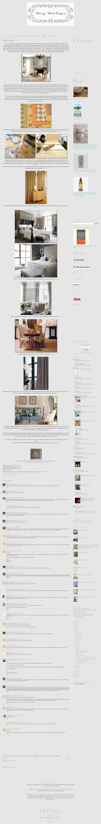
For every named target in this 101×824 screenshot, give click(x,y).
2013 (76, 628)
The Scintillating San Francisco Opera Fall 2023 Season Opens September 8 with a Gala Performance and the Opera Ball (88, 499)
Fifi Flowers (8, 715)
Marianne (8, 678)
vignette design (78, 419)
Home (2, 35)
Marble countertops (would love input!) (85, 582)
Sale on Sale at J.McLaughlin (86, 369)
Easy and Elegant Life (79, 470)
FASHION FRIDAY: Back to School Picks (82, 364)
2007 (76, 677)
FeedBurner (88, 352)
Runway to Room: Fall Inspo (86, 484)
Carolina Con (9, 722)
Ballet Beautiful (83, 462)
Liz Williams (9, 505)
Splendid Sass (78, 474)
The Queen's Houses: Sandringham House (81, 608)
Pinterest (38, 35)
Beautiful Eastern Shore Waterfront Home (82, 360)
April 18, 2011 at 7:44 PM (16, 646)
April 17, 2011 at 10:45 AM (20, 566)
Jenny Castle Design (10, 639)
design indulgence (78, 429)
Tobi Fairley (77, 442)
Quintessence (77, 391)
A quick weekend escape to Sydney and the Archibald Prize (85, 453)
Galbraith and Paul (11, 475)
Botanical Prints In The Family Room (87, 420)
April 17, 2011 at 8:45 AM (17, 505)
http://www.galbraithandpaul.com (52, 442)
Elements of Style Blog (79, 363)
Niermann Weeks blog (79, 448)
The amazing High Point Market (82, 661)
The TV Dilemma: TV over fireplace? (84, 574)
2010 (76, 671)
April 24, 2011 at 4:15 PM (17, 707)
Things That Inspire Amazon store (44, 471)
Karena (7, 551)
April (77, 649)
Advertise (8, 35)
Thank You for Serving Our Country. (81, 471)
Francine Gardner (10, 686)
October (77, 638)
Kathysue (8, 573)
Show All (97, 515)
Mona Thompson (9, 589)
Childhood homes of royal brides (82, 651)
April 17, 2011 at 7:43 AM (19, 484)
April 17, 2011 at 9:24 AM (22, 512)
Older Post (67, 758)
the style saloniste (78, 497)
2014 (76, 626)
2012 (76, 630)
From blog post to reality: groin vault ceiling (85, 657)
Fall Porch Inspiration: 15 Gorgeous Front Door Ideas (84, 384)
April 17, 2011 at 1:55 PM (19, 589)
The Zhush (77, 387)
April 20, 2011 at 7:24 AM (19, 686)
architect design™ (79, 410)
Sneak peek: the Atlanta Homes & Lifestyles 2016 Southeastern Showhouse (83, 616)
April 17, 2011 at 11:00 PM (19, 632)
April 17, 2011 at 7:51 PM (18, 613)
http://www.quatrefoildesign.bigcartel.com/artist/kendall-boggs (36, 462)
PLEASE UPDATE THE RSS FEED (82, 457)
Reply (7, 487)
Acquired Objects (9, 497)
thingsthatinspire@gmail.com (79, 253)
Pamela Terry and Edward (11, 582)
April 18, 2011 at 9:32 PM (16, 652)
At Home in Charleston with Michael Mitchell (83, 392)
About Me (24, 35)
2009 (76, 673)
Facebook (44, 35)
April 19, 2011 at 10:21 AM (24, 659)
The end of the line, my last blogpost (81, 439)
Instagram (50, 35)
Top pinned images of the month (83, 530)
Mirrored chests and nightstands (79, 611)
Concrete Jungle (9, 632)
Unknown (8, 535)
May (77, 647)
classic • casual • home (79, 510)
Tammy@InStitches (10, 566)
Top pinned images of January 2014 (84, 559)
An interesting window (80, 662)
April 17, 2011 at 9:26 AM (22, 520)
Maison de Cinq (78, 382)
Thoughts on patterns (8, 40)
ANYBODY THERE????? (85, 430)
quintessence (8, 707)
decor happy (77, 405)
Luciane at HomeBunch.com (12, 659)
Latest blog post (31, 35)
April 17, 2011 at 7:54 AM (14, 491)
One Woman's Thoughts (11, 603)
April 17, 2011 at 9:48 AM (14, 527)
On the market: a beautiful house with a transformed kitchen (85, 610)
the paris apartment (79, 506)
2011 (76, 632)
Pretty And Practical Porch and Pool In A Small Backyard (85, 511)
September (78, 640)
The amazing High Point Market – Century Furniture (86, 659)
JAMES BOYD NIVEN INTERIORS (87, 475)
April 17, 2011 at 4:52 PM (22, 603)
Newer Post (5, 758)
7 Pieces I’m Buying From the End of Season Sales (84, 388)
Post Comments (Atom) (12, 761)
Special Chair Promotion (79, 449)
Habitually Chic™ (79, 493)
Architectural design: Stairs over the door (85, 589)
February (78, 667)
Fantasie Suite (77, 507)
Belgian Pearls (78, 438)
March (77, 665)
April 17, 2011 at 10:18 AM (15, 551)
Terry (7, 527)
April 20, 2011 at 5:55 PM (16, 695)
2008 (76, 675)
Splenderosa (8, 596)
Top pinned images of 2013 (82, 552)
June (77, 645)
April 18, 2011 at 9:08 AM (20, 639)
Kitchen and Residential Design (81, 395)
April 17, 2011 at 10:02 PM (22, 623)
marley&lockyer (78, 452)
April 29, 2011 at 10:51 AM (14, 729)
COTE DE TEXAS (79, 456)
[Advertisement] (50, 30)
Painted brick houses (81, 537)
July (77, 644)
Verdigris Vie (78, 483)
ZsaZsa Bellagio (78, 461)
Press (18, 35)
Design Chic (77, 359)
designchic (8, 652)
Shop (55, 35)
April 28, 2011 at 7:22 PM (17, 722)
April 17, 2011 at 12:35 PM (23, 582)
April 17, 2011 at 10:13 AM (16, 543)
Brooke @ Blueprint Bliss (11, 623)
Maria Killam (9, 613)
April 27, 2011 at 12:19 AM (17, 715)
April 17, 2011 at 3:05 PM (17, 596)
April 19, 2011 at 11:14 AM (16, 678)
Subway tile (79, 567)
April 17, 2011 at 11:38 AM (16, 573)
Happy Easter (78, 653)
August (77, 642)
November (78, 636)
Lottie (7, 491)
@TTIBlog (8, 470)
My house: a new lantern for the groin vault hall (82, 613)
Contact (13, 35)
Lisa (7, 729)
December (78, 634)
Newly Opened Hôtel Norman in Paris (82, 494)
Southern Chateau (10, 484)
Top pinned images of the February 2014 (85, 597)
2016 (76, 623)
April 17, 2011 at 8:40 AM (19, 497)
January (77, 669)
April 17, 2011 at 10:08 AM (16, 535)
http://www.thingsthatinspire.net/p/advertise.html (48, 789)
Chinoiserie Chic (78, 368)
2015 (76, 624)
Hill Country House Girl (11, 512)
